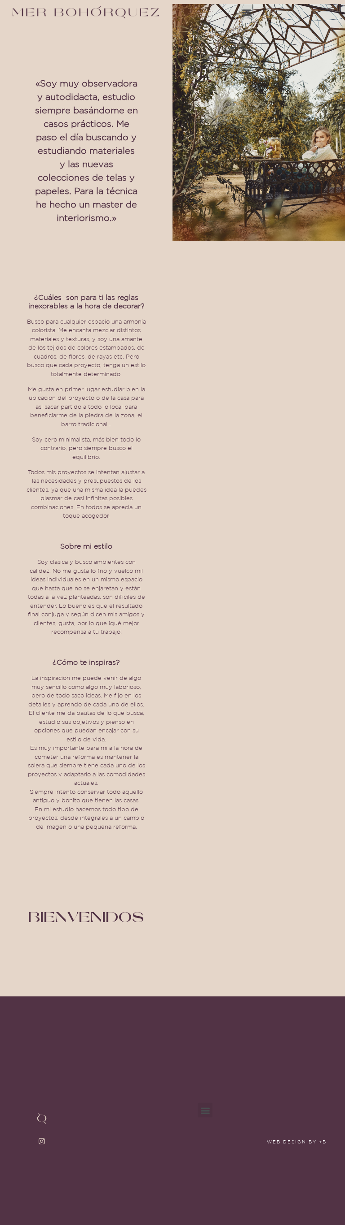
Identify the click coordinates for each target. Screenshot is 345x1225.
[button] (246, 11)
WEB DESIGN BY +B (297, 1141)
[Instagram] (41, 1141)
